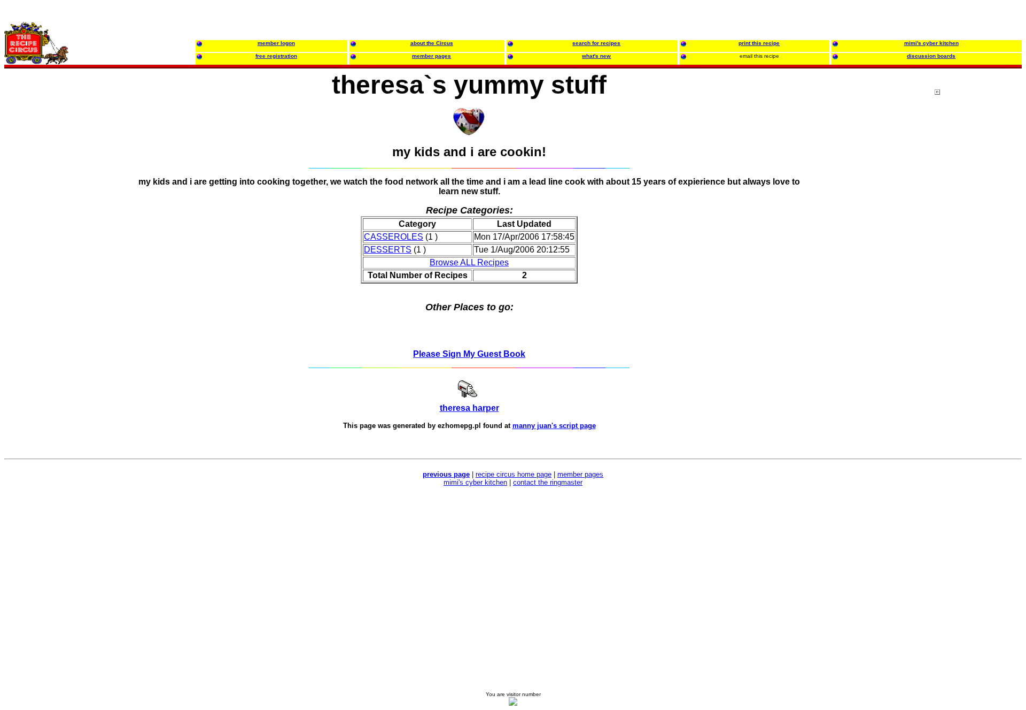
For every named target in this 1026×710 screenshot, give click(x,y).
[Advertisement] (977, 293)
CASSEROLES (393, 236)
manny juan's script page (554, 426)
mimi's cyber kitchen (475, 482)
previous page (446, 474)
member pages (580, 474)
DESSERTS (387, 249)
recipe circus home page (513, 474)
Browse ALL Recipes (469, 262)
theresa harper (469, 408)
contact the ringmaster (547, 482)
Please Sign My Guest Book (469, 353)
